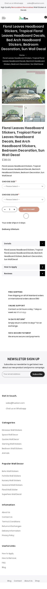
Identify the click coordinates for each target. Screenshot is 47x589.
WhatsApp (21, 312)
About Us (6, 512)
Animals (5, 453)
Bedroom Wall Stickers (12, 448)
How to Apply (10, 267)
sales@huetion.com (35, 3)
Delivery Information (11, 530)
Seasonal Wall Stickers (12, 485)
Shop (37, 581)
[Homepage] (29, 585)
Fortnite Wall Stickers (11, 476)
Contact (18, 581)
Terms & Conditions (11, 521)
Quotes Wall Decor (10, 439)
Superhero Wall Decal (11, 494)
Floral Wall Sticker (10, 489)
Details (7, 243)
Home (22, 55)
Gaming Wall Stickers (11, 444)
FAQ (3, 562)
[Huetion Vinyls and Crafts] (23, 18)
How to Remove (9, 558)
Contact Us (7, 517)
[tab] (23, 243)
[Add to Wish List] (26, 216)
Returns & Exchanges (11, 526)
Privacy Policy (8, 535)
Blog (4, 567)
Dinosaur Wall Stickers (12, 430)
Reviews (8, 273)
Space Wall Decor (10, 434)
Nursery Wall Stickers (11, 480)
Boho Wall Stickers (10, 471)
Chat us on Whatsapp (14, 3)
